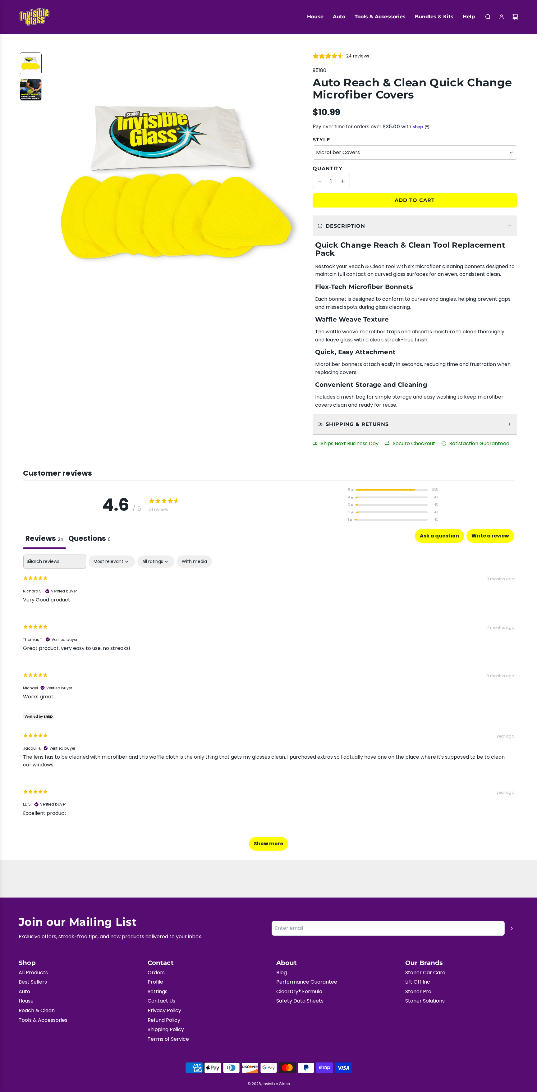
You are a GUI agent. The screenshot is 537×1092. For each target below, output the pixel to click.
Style (321, 140)
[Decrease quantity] (320, 181)
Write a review (490, 535)
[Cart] (515, 17)
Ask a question (439, 535)
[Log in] (501, 17)
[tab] (89, 539)
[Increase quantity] (343, 181)
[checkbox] (194, 561)
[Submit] (511, 928)
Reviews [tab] (44, 538)
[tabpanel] (268, 705)
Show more (268, 843)
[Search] (488, 17)
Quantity (327, 168)
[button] (51, 183)
